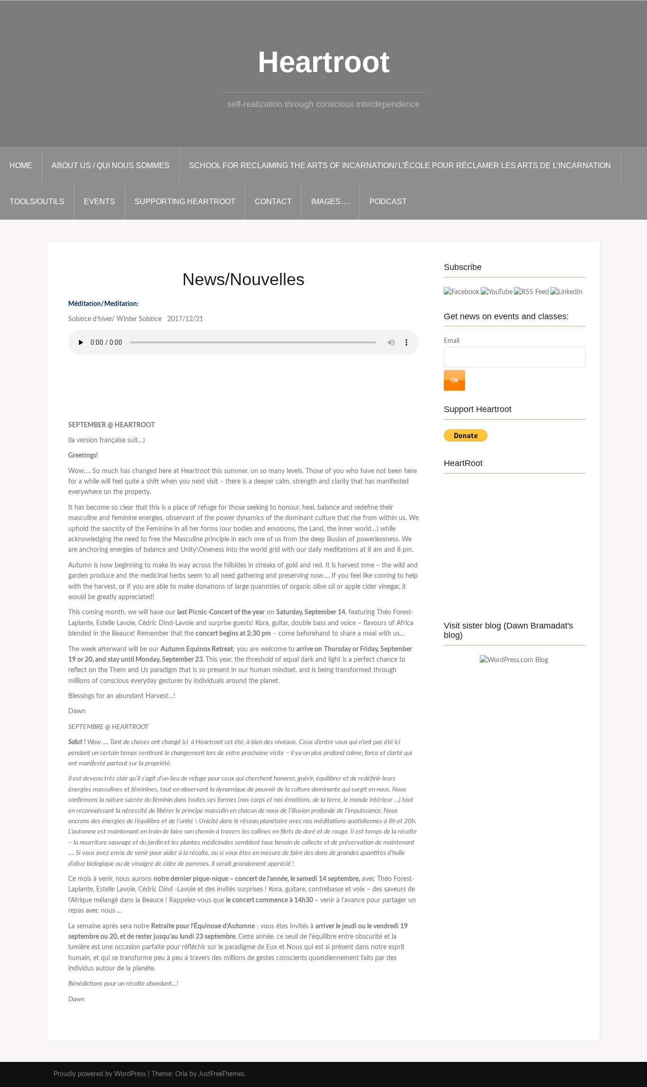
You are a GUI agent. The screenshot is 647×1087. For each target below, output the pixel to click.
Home (20, 166)
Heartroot (324, 61)
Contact (273, 202)
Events (99, 202)
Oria (181, 1074)
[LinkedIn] (566, 292)
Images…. (330, 202)
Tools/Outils (36, 202)
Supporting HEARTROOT (185, 202)
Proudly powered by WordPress (100, 1074)
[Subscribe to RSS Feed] (531, 292)
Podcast (388, 202)
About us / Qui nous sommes (111, 166)
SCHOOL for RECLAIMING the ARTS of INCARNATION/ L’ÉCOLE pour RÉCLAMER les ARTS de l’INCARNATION (400, 166)
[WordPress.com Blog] (514, 660)
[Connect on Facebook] (461, 292)
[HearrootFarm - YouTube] (496, 292)
